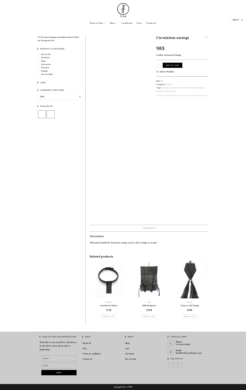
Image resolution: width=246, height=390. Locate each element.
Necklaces (108, 302)
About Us (86, 343)
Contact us (87, 359)
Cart (127, 348)
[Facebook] (42, 114)
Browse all (45, 54)
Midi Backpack (149, 306)
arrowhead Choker (108, 306)
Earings (168, 84)
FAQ (84, 348)
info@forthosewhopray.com (189, 353)
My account (130, 359)
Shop (127, 343)
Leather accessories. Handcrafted (183, 88)
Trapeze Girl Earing (189, 306)
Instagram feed (47, 40)
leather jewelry (169, 91)
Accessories (46, 64)
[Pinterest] (181, 365)
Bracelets (45, 67)
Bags (149, 302)
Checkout (129, 354)
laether (165, 88)
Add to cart (172, 65)
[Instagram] (51, 114)
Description (149, 228)
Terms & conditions (91, 354)
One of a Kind (47, 74)
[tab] (149, 228)
